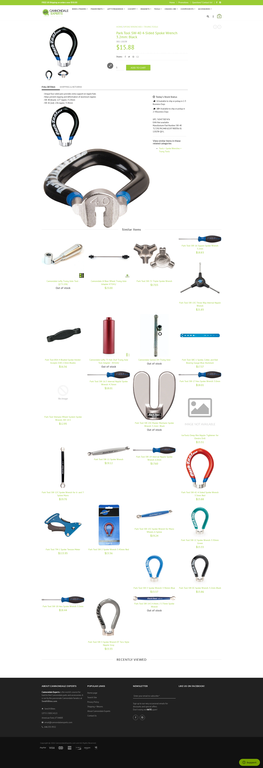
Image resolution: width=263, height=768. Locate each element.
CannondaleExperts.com (65, 743)
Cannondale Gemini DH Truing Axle (154, 359)
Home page (92, 693)
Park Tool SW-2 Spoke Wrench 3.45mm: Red (108, 549)
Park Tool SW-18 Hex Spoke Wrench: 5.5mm (63, 606)
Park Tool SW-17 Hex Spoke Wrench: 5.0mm (200, 381)
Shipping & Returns (71, 87)
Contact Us (92, 715)
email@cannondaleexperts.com (58, 722)
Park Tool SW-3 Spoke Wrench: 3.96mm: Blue (154, 588)
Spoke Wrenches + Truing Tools (141, 27)
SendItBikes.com (49, 701)
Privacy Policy (93, 702)
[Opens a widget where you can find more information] (249, 762)
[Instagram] (220, 2)
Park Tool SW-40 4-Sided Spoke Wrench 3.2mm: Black (146, 35)
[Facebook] (216, 2)
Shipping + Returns (95, 706)
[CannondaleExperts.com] (55, 12)
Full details (48, 87)
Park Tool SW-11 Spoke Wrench (108, 459)
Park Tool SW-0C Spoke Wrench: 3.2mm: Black (200, 588)
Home (172, 2)
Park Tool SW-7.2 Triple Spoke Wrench (154, 281)
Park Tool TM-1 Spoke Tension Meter (63, 549)
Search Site (92, 697)
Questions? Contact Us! (202, 2)
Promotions (183, 2)
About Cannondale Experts (98, 711)
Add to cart (138, 67)
